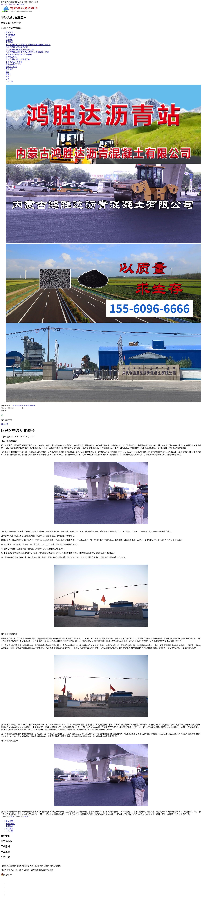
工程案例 (9, 42)
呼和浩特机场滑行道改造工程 (18, 59)
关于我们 (4, 4)
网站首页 (9, 32)
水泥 (7, 77)
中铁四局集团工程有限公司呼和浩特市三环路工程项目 (28, 45)
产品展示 (9, 69)
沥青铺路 (31, 406)
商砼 (7, 79)
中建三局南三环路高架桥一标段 (19, 54)
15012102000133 (19, 875)
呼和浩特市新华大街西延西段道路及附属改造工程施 (27, 52)
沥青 (7, 72)
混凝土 (8, 74)
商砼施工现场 (11, 57)
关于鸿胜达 (10, 35)
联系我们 (12, 4)
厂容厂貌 (9, 81)
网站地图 (20, 4)
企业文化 (9, 37)
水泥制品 (16, 406)
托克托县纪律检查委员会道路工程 (20, 50)
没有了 (11, 817)
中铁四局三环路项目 (14, 62)
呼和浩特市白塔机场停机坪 (17, 47)
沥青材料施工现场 (13, 64)
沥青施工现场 (11, 67)
